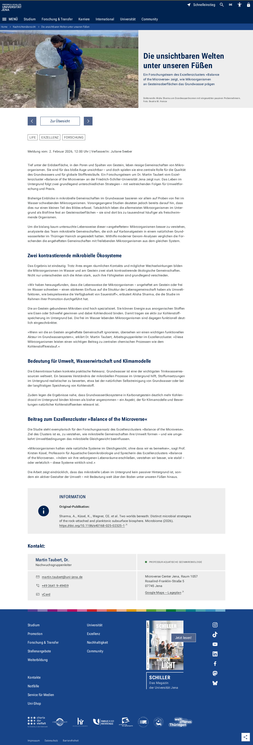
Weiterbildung (38, 660)
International (105, 19)
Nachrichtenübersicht (24, 26)
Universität (128, 19)
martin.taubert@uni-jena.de (62, 577)
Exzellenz (93, 634)
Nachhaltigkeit (97, 642)
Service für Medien (41, 695)
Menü (13, 19)
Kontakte (34, 677)
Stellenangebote (39, 651)
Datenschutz (51, 740)
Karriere (84, 19)
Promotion (35, 634)
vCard (46, 594)
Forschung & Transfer (57, 19)
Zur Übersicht (60, 121)
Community (150, 19)
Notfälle (33, 686)
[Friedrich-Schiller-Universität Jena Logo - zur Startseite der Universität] (11, 7)
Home (4, 26)
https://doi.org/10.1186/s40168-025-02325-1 (93, 525)
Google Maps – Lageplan (164, 592)
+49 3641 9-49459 (55, 586)
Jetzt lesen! (183, 638)
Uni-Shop (34, 703)
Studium (30, 19)
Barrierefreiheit (71, 740)
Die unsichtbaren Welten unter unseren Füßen (65, 26)
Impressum (34, 740)
